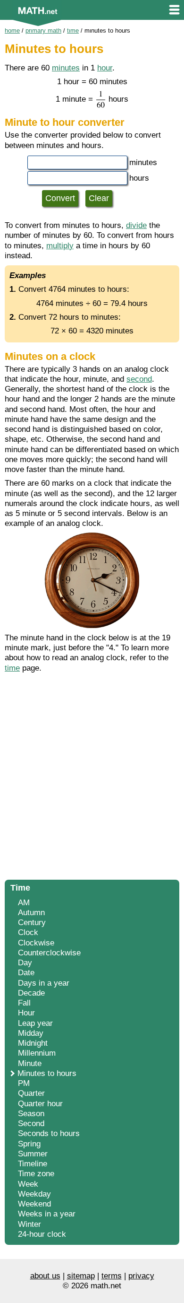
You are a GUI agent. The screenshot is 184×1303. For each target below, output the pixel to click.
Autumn (31, 912)
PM (24, 1083)
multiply (60, 245)
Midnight (33, 1043)
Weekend (34, 1203)
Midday (30, 1033)
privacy (141, 1275)
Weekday (34, 1193)
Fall (24, 1002)
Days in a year (43, 983)
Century (32, 922)
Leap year (35, 1023)
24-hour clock (42, 1234)
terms (111, 1275)
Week (28, 1184)
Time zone (36, 1173)
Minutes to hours (46, 1073)
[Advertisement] (92, 779)
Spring (29, 1143)
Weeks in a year (46, 1213)
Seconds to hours (49, 1133)
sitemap (81, 1275)
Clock (28, 932)
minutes (66, 67)
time (12, 668)
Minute (30, 1063)
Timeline (32, 1163)
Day (25, 962)
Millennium (37, 1053)
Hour (26, 1012)
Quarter (31, 1093)
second (139, 379)
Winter (29, 1224)
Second (31, 1123)
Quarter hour (40, 1103)
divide (136, 225)
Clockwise (36, 942)
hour (104, 67)
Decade (31, 992)
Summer (33, 1153)
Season (31, 1113)
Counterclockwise (49, 952)
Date (26, 972)
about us (45, 1275)
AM (24, 902)
